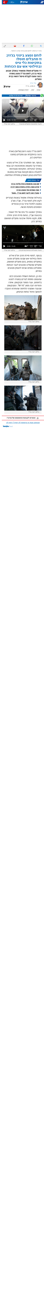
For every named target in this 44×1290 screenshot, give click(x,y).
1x (39, 120)
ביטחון (33, 51)
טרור (36, 90)
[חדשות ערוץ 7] (22, 2)
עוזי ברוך (31, 83)
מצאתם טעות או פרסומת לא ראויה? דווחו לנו (21, 423)
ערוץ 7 (38, 51)
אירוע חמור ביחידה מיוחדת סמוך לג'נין (23, 187)
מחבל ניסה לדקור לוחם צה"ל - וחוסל (23, 193)
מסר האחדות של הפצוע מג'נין (26, 190)
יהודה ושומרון (22, 90)
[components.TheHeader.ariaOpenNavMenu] (36, 2)
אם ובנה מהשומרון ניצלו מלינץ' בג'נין (23, 184)
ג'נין (31, 90)
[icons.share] (4, 2)
